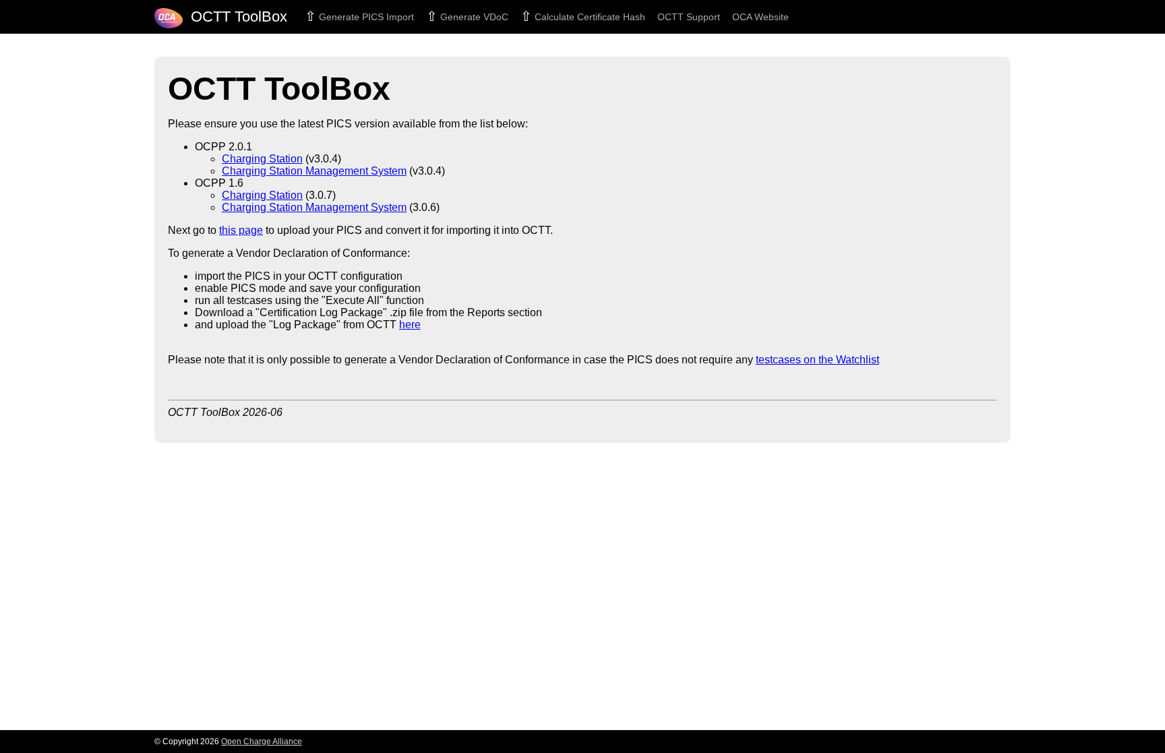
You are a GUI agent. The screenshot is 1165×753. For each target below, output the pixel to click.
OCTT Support (688, 16)
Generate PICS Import (365, 16)
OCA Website (760, 16)
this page (241, 230)
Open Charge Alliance (261, 741)
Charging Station (262, 158)
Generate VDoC (473, 16)
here (410, 324)
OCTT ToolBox (235, 16)
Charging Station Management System (314, 171)
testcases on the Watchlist (817, 359)
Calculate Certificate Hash (588, 16)
